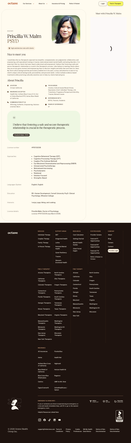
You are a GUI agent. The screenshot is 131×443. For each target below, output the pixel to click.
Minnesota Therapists (41, 328)
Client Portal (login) (77, 250)
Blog (109, 239)
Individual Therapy (44, 235)
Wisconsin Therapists (58, 334)
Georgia (75, 292)
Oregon (91, 280)
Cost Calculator (78, 235)
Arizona (75, 273)
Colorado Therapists (45, 285)
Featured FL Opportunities (95, 240)
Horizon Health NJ (60, 369)
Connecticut (77, 284)
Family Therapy (43, 243)
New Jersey (77, 312)
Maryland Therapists (45, 315)
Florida (75, 288)
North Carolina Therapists (59, 274)
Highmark (57, 363)
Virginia (92, 300)
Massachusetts (78, 304)
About (110, 235)
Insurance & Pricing (58, 3)
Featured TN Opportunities (95, 252)
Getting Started (78, 239)
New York (76, 316)
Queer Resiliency (61, 252)
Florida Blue (58, 351)
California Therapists (41, 280)
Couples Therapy (43, 239)
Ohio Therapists (59, 279)
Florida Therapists (44, 297)
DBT (56, 235)
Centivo (40, 382)
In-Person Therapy (44, 246)
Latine (57, 243)
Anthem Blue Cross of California (44, 365)
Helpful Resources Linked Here (48, 412)
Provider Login (113, 251)
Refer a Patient (74, 3)
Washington (93, 304)
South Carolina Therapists (59, 298)
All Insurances (42, 351)
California (76, 276)
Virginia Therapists (60, 315)
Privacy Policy (68, 430)
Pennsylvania (93, 284)
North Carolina (94, 273)
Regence (57, 376)
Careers (110, 243)
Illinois (75, 296)
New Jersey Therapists (42, 334)
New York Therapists (45, 339)
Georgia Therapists (44, 303)
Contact (110, 246)
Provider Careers (96, 235)
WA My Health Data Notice (87, 430)
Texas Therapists (60, 309)
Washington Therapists (58, 322)
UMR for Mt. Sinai (60, 382)
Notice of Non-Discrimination (101, 430)
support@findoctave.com (46, 429)
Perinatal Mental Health (60, 248)
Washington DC (94, 308)
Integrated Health (61, 239)
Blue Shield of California (42, 371)
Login (103, 3)
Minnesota (76, 308)
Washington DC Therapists (59, 328)
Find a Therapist (115, 3)
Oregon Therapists (60, 285)
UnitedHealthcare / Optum (60, 389)
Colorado (76, 280)
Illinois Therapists (44, 309)
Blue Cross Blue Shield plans (43, 377)
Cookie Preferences (78, 430)
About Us (42, 3)
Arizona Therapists (44, 273)
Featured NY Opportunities (95, 246)
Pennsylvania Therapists (58, 292)
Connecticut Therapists (42, 292)
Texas (91, 296)
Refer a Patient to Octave (96, 258)
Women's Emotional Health (61, 261)
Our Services (27, 3)
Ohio (90, 276)
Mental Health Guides (77, 244)
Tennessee (93, 292)
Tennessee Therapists (58, 304)
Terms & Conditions (59, 430)
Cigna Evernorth (43, 388)
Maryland (76, 300)
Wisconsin (92, 312)
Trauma (58, 256)
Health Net (57, 357)
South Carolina (94, 288)
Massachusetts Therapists (43, 322)
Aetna (40, 357)
